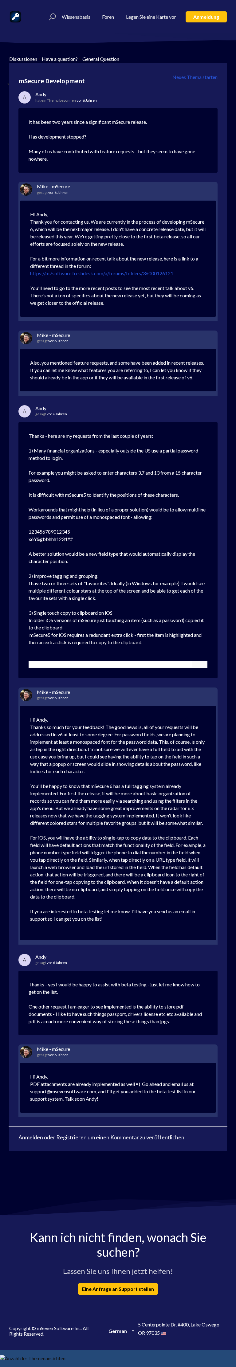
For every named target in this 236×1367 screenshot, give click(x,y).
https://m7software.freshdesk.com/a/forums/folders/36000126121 (101, 273)
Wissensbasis (76, 17)
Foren (108, 17)
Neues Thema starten (195, 77)
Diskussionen (23, 59)
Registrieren (71, 1137)
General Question (100, 59)
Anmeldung (206, 17)
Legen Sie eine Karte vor (151, 17)
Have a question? (60, 59)
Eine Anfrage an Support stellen (118, 1289)
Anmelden (30, 1137)
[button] (51, 17)
